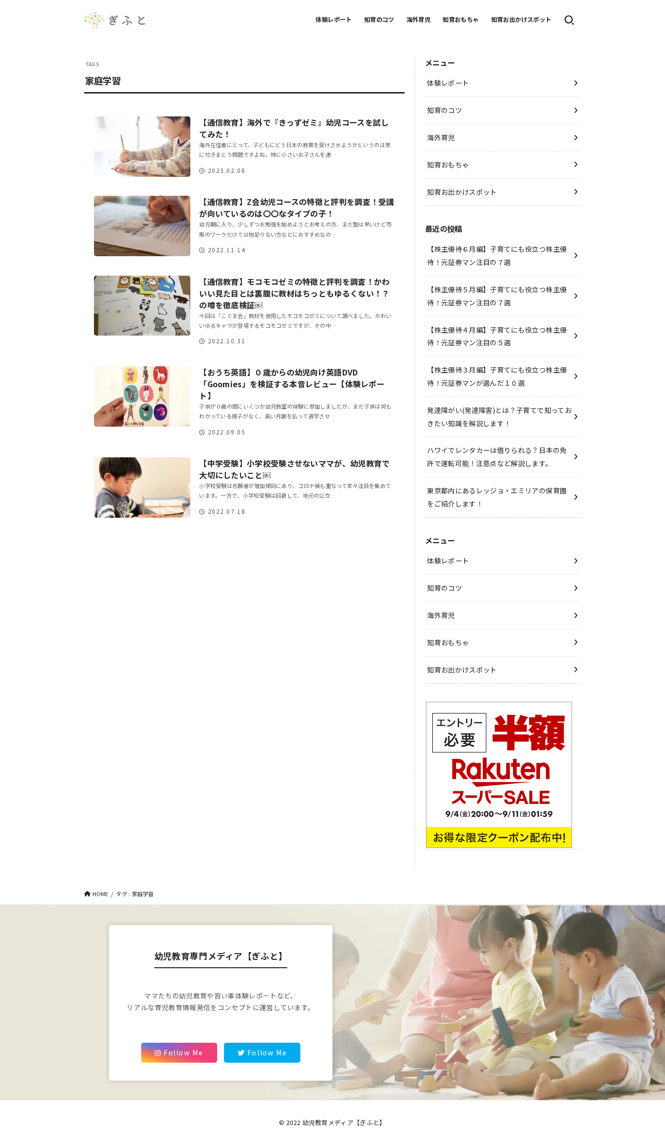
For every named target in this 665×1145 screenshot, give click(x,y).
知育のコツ (379, 19)
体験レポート (333, 19)
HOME (100, 894)
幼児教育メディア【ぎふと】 (344, 1122)
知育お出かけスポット (521, 19)
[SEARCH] (569, 20)
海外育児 (418, 19)
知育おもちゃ (461, 19)
